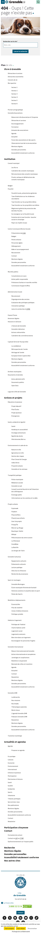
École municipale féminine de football (23, 587)
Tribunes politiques (14, 799)
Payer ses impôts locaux (19, 223)
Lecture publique (16, 567)
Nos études (15, 704)
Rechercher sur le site (10, 41)
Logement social (17, 631)
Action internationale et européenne (23, 654)
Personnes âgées (17, 243)
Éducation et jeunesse (15, 402)
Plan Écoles (15, 409)
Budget (10, 186)
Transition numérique (15, 736)
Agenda (13, 133)
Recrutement (15, 253)
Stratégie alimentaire (18, 433)
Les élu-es (14, 167)
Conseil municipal (13, 163)
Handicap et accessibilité (19, 429)
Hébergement (16, 246)
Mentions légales (17, 146)
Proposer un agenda (18, 750)
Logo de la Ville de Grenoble (17, 392)
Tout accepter (9, 928)
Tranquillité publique (14, 475)
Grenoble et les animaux (19, 469)
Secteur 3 (14, 94)
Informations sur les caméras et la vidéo (24, 498)
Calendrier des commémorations (22, 336)
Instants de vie (12, 80)
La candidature (16, 346)
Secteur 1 (14, 87)
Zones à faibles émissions (19, 611)
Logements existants (18, 634)
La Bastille (14, 547)
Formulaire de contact (15, 835)
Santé (13, 426)
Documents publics (17, 382)
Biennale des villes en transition (21, 664)
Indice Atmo (15, 463)
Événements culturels (18, 564)
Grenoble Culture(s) (14, 557)
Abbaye (13, 534)
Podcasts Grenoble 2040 (19, 717)
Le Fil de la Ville (9, 903)
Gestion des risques (17, 456)
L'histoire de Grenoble (18, 326)
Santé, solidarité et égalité (16, 422)
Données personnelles (18, 150)
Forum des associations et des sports (23, 140)
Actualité (14, 137)
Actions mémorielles (18, 332)
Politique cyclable (17, 614)
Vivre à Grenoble (12, 69)
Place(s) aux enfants (18, 518)
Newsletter (15, 677)
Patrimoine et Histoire (15, 779)
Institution (9, 159)
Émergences (15, 416)
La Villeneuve (15, 541)
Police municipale (17, 479)
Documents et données (15, 375)
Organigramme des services (20, 299)
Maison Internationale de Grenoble (22, 651)
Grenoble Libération (18, 329)
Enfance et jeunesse (14, 773)
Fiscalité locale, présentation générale (24, 193)
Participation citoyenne (16, 827)
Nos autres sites (12, 860)
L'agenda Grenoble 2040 (19, 713)
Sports (10, 792)
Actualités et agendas (15, 741)
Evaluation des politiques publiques (22, 302)
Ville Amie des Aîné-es (18, 439)
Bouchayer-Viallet (17, 531)
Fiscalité (10, 189)
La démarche (15, 697)
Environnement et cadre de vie (18, 445)
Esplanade (14, 508)
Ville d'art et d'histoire (18, 571)
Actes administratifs (18, 379)
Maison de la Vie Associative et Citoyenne (24, 117)
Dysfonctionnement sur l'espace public (20, 841)
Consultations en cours (19, 276)
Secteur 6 (14, 104)
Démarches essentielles (15, 77)
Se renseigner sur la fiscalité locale (22, 214)
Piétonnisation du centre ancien (21, 538)
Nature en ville (16, 450)
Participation (12, 776)
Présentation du (18, 233)
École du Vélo (15, 604)
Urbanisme (11, 795)
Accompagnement (17, 124)
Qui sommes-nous (14, 802)
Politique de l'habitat (18, 624)
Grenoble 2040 (12, 693)
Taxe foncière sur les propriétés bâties (23, 202)
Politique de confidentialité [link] (21, 931)
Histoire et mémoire (14, 322)
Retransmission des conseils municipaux (24, 174)
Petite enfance (16, 240)
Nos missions (15, 700)
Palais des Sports (17, 594)
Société (10, 786)
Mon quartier (12, 83)
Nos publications (13, 805)
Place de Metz (15, 515)
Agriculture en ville (17, 453)
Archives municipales (14, 372)
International (12, 769)
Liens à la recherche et (20, 309)
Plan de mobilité (16, 608)
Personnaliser (32, 928)
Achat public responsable (19, 279)
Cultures (10, 760)
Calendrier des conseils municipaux (22, 171)
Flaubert (14, 512)
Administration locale (15, 292)
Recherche (9, 847)
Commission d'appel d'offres (20, 286)
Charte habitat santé (18, 628)
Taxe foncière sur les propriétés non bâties (25, 205)
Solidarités (11, 789)
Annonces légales (13, 318)
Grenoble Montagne (18, 584)
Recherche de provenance (19, 574)
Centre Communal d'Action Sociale (19, 229)
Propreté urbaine (17, 466)
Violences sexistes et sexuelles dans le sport (25, 591)
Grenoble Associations (15, 113)
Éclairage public (16, 495)
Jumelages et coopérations (20, 657)
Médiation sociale (17, 483)
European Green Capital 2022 (20, 356)
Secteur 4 (14, 97)
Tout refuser (21, 928)
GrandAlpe (14, 544)
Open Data (14, 385)
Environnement (13, 766)
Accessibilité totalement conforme (23, 153)
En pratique (11, 756)
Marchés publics (13, 272)
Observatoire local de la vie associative (24, 143)
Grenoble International (15, 647)
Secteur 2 (14, 91)
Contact (14, 256)
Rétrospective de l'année (19, 349)
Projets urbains (13, 504)
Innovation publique (18, 306)
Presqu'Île (14, 525)
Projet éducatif (16, 406)
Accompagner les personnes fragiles (23, 641)
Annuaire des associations (19, 130)
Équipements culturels (18, 561)
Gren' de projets (16, 521)
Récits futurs (15, 710)
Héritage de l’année (17, 352)
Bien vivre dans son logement (21, 637)
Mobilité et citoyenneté (19, 661)
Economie (11, 763)
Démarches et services (15, 73)
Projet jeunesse (16, 413)
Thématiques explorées (19, 707)
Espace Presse (12, 315)
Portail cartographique (15, 110)
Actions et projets (13, 397)
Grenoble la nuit (16, 486)
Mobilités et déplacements (16, 600)
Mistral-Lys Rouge (17, 528)
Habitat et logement (15, 620)
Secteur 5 (14, 100)
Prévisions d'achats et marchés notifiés (24, 282)
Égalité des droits (17, 436)
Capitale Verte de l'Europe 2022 (18, 342)
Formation (14, 127)
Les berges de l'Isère (18, 551)
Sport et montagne (14, 580)
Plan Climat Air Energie (19, 459)
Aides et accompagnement (20, 249)
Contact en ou (16, 838)
